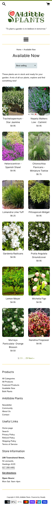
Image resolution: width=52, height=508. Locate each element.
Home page (7, 428)
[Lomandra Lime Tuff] (13, 194)
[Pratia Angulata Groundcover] (39, 236)
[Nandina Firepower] (39, 322)
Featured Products (10, 385)
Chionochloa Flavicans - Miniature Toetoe (39, 167)
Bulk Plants (7, 391)
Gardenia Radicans (13, 253)
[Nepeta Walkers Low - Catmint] (39, 101)
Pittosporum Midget (39, 212)
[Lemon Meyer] (13, 281)
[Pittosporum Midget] (39, 194)
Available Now (8, 388)
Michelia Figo (39, 298)
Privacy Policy (8, 434)
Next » (31, 358)
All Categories (8, 378)
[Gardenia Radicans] (13, 236)
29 (27, 358)
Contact (5, 414)
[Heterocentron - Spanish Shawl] (13, 146)
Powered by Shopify (38, 497)
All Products (7, 382)
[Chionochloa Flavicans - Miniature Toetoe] (39, 146)
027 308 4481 (8, 467)
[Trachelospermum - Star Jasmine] (13, 101)
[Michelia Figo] (39, 281)
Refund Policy (8, 438)
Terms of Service (9, 444)
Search (5, 431)
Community (7, 408)
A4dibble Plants (25, 497)
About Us (6, 411)
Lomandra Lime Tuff (13, 212)
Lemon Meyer (13, 298)
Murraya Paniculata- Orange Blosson (13, 343)
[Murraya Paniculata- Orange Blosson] (13, 322)
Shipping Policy (9, 441)
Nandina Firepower (39, 340)
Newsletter (7, 405)
